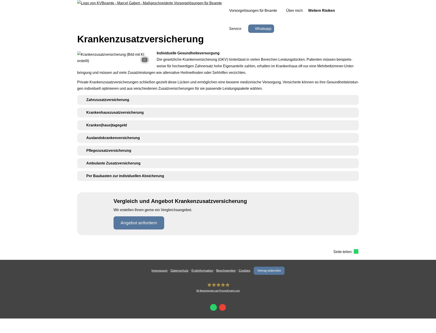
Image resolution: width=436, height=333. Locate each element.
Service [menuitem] (235, 29)
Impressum (159, 270)
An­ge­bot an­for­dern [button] (139, 222)
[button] (107, 100)
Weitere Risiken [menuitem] (321, 10)
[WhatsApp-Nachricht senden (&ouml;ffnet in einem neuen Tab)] (213, 307)
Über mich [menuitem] (294, 10)
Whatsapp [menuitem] (263, 29)
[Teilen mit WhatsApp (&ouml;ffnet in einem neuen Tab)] (356, 251)
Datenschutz (179, 270)
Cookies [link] (244, 270)
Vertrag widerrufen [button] (269, 270)
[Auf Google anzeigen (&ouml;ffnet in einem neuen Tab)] (222, 307)
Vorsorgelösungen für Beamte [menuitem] (253, 10)
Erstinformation (202, 270)
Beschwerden (226, 270)
